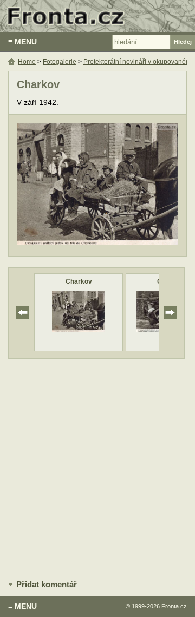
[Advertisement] (97, 467)
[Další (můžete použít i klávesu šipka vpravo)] (137, 185)
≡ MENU (22, 41)
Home (27, 61)
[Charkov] (79, 329)
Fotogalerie (59, 61)
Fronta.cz (174, 606)
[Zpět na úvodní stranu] (97, 16)
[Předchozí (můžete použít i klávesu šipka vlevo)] (57, 185)
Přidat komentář (46, 584)
